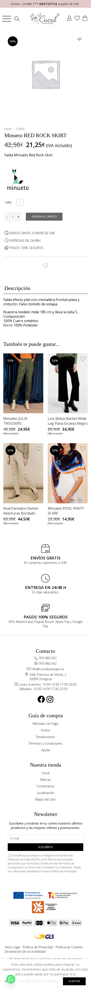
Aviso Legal (12, 947)
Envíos (45, 730)
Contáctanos (45, 786)
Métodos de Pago (45, 723)
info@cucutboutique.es (47, 669)
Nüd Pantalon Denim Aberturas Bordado (20, 511)
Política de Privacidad (64, 871)
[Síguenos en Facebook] (41, 699)
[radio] (20, 202)
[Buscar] (18, 19)
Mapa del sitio (45, 799)
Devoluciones (45, 737)
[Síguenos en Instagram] (50, 699)
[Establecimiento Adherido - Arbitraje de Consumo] (27, 895)
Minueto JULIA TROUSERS (15, 421)
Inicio (7, 129)
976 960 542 (48, 658)
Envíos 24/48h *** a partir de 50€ (45, 4)
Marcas (45, 779)
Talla (7, 202)
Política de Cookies (69, 947)
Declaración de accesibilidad (25, 951)
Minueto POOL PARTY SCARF (66, 511)
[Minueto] (17, 179)
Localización (45, 793)
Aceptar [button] (74, 981)
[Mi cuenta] (69, 18)
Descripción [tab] (17, 288)
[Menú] (6, 18)
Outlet (20, 129)
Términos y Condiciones (45, 743)
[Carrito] (85, 18)
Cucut (46, 773)
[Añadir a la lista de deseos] (45, 264)
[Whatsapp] (10, 979)
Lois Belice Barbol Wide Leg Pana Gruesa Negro (68, 421)
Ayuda (45, 750)
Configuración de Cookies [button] (38, 981)
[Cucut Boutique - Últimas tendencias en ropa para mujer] (44, 19)
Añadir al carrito (44, 216)
